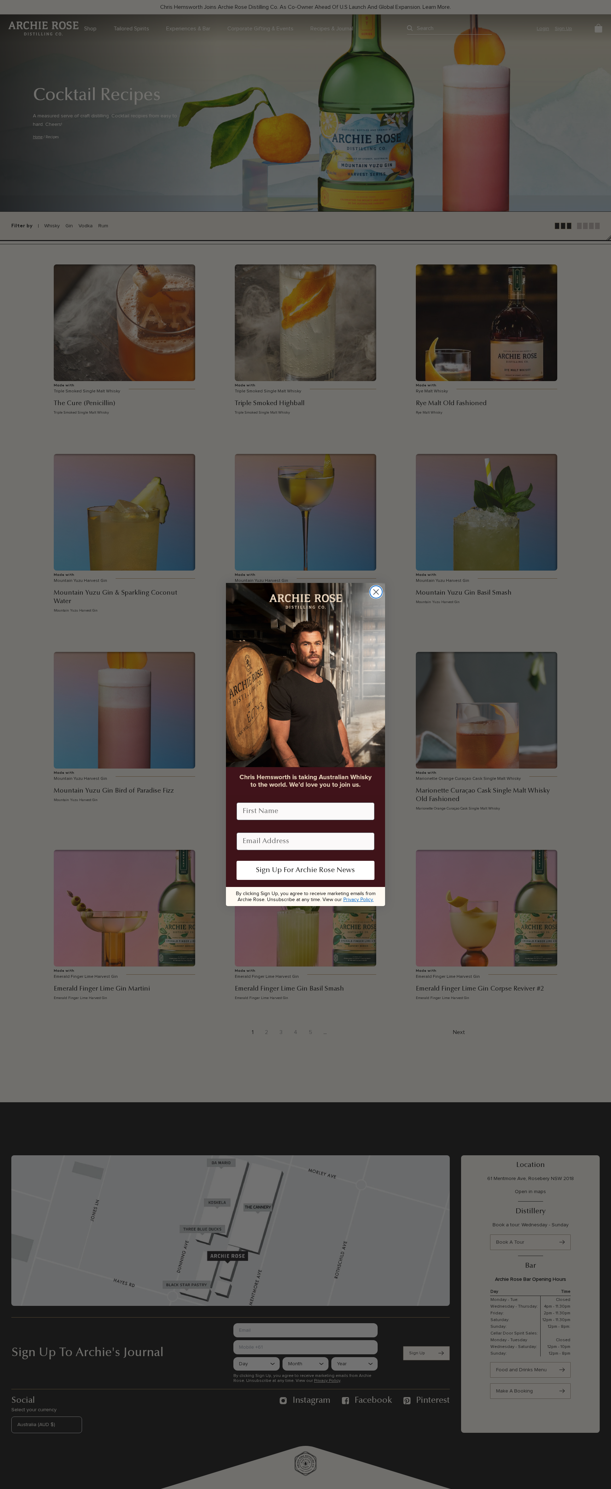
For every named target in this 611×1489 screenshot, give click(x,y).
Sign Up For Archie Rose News (305, 870)
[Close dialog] (376, 592)
